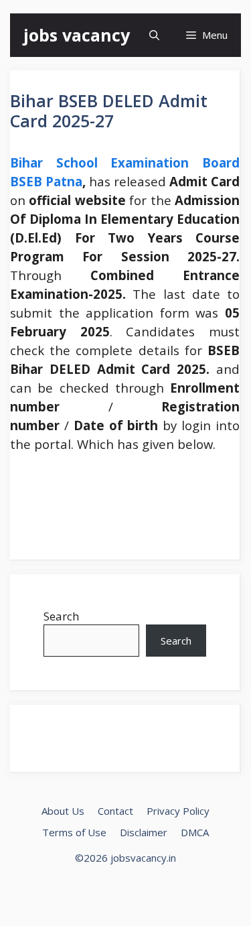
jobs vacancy (76, 34)
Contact (115, 810)
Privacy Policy (178, 810)
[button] (154, 35)
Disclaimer (143, 832)
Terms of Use (74, 832)
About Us (62, 810)
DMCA (195, 832)
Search (61, 616)
